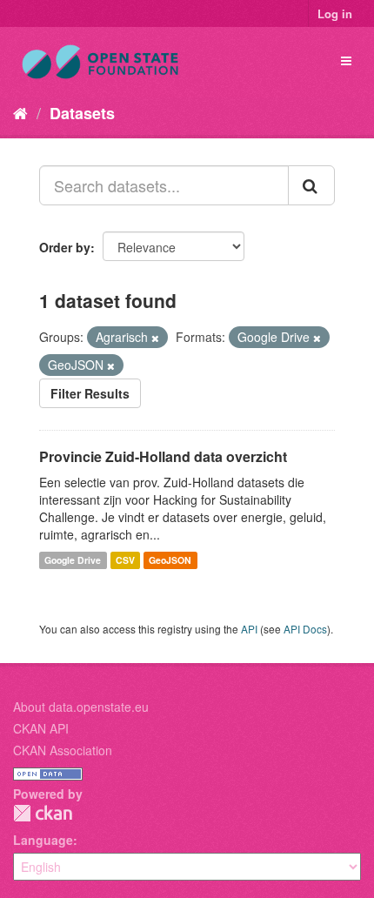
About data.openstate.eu (81, 706)
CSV (125, 559)
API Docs (305, 628)
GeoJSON (170, 559)
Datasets (82, 113)
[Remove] (155, 338)
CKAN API (41, 728)
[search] (311, 185)
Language (43, 839)
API (249, 628)
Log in (334, 13)
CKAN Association (62, 750)
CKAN (42, 813)
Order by (64, 247)
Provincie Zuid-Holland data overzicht (163, 456)
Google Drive (72, 559)
